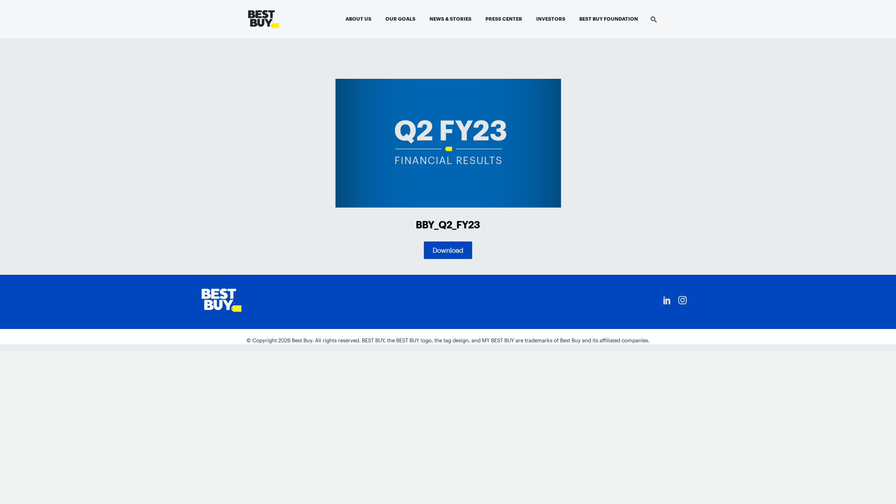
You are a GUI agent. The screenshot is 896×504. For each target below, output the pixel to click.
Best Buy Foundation (608, 19)
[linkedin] (667, 300)
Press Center (503, 19)
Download (448, 250)
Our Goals (400, 19)
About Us (358, 19)
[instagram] (682, 300)
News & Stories (450, 19)
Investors (550, 19)
